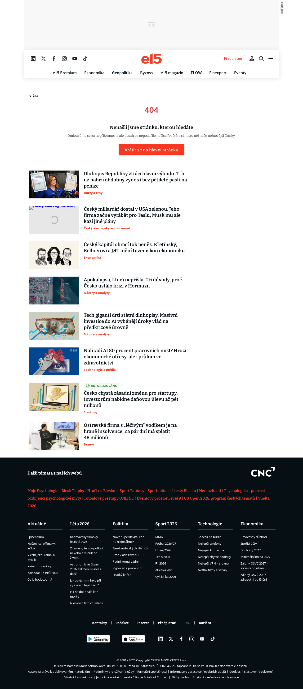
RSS (187, 623)
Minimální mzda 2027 (255, 557)
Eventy (240, 72)
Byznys (146, 72)
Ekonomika (94, 72)
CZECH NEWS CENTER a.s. (169, 660)
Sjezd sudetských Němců (130, 548)
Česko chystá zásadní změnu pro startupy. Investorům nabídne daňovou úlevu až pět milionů (131, 399)
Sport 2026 (166, 523)
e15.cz (33, 95)
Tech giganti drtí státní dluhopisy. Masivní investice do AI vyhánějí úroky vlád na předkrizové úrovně (131, 321)
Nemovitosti (210, 490)
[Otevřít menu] (271, 58)
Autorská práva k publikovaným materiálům (59, 671)
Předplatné (167, 623)
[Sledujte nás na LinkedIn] (33, 58)
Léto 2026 (79, 523)
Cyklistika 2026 (165, 576)
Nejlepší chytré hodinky (214, 557)
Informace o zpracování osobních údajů (198, 671)
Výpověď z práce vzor (128, 568)
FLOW (196, 72)
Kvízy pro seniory (39, 566)
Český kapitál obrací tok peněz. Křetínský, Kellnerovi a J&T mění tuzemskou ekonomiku (134, 247)
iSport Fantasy (131, 490)
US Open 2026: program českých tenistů (219, 498)
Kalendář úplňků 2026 (42, 573)
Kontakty (99, 623)
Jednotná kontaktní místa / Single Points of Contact (132, 677)
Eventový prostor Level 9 (159, 498)
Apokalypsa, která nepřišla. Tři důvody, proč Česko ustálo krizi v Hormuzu (133, 283)
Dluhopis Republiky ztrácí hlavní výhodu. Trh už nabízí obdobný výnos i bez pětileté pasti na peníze (135, 180)
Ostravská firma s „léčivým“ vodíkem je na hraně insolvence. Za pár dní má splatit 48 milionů (130, 431)
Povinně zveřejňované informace (216, 677)
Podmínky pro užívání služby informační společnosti (130, 671)
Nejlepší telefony (209, 543)
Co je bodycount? (39, 579)
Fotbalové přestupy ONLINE (109, 498)
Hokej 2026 (163, 550)
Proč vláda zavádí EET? (128, 555)
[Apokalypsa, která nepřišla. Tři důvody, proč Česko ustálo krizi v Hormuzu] (54, 290)
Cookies (235, 671)
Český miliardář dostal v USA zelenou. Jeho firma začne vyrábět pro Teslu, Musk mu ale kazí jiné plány (132, 215)
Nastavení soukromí (258, 671)
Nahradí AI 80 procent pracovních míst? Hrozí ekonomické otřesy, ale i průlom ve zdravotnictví (135, 357)
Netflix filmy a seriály (212, 570)
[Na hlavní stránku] (151, 58)
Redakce (122, 623)
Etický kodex (180, 677)
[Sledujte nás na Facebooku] (54, 58)
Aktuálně (36, 523)
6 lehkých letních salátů (86, 603)
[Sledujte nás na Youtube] (75, 58)
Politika (120, 523)
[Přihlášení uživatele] (252, 58)
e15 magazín (172, 72)
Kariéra (205, 623)
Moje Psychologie (42, 490)
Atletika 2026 (164, 570)
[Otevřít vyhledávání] (261, 58)
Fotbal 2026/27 (165, 543)
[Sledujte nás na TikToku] (85, 58)
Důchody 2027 (251, 550)
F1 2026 (160, 563)
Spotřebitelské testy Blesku (171, 490)
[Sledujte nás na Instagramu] (64, 58)
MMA (159, 537)
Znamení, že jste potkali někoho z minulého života (86, 553)
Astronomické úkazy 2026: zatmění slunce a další (86, 569)
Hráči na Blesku (101, 490)
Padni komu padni (125, 561)
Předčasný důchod (254, 537)
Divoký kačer (122, 575)
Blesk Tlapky (73, 490)
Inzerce (143, 623)
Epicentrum (35, 537)
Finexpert (218, 72)
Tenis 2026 (162, 557)
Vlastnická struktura (78, 677)
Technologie (210, 523)
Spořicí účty (249, 543)
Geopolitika (122, 72)
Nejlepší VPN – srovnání (214, 563)
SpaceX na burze (209, 537)
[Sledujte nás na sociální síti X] (43, 58)
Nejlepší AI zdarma (211, 550)
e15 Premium (65, 72)
